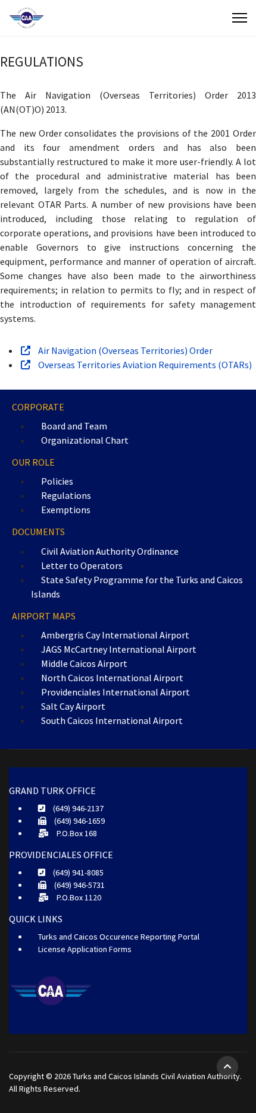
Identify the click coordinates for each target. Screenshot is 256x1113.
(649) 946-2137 (77, 808)
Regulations (66, 495)
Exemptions (65, 510)
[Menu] (239, 18)
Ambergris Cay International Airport (115, 635)
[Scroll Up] (227, 1066)
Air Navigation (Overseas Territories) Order (124, 350)
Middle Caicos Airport (84, 663)
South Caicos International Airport (112, 720)
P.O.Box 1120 (78, 897)
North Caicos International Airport (112, 678)
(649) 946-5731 (78, 885)
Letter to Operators (82, 565)
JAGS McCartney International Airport (118, 649)
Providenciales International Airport (115, 692)
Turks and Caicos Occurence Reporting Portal (118, 936)
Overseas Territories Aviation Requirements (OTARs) (144, 365)
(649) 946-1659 (78, 820)
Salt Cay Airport (73, 706)
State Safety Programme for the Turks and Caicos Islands (137, 587)
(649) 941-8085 (77, 872)
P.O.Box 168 (76, 833)
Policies (57, 481)
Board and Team (74, 426)
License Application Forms (85, 949)
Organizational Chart (85, 440)
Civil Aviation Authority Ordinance (110, 551)
